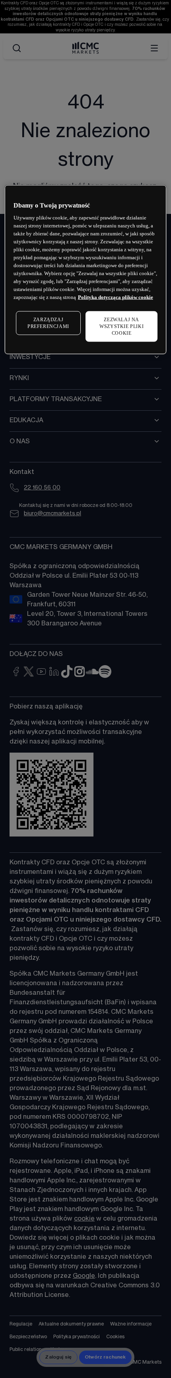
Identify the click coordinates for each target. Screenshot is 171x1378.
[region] (85, 269)
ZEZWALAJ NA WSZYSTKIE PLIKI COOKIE (121, 326)
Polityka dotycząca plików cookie (115, 297)
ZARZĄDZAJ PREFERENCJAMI (48, 323)
